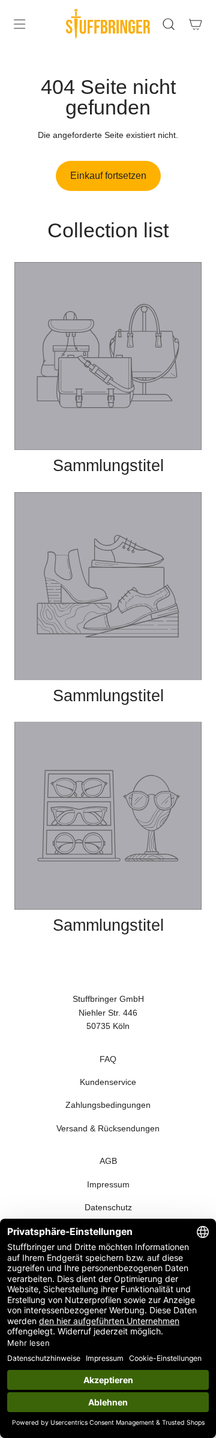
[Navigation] (19, 24)
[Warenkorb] (195, 24)
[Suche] (168, 24)
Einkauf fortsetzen (108, 175)
